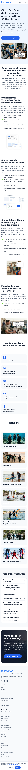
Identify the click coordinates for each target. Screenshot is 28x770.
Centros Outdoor (5, 723)
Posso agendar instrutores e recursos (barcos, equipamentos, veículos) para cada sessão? (12, 604)
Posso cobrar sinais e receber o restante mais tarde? (12, 593)
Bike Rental (3, 734)
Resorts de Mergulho (6, 727)
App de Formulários (5, 702)
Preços (2, 743)
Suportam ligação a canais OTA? (12, 598)
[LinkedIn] (7, 681)
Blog (2, 747)
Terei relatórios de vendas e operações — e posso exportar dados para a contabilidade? (11, 619)
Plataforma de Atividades (7, 698)
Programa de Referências (7, 752)
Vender (3, 689)
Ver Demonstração (9, 38)
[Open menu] (25, 2)
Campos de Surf (5, 729)
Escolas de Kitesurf (5, 716)
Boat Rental (3, 736)
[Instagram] (2, 681)
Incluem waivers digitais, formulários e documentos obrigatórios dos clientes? (10, 611)
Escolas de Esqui (5, 725)
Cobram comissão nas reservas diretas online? (12, 580)
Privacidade (4, 759)
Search (2, 754)
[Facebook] (4, 681)
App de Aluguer (4, 700)
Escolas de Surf (4, 714)
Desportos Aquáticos (6, 720)
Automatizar (4, 691)
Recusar (11, 767)
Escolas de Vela (4, 718)
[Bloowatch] (7, 2)
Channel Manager (5, 705)
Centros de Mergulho (6, 711)
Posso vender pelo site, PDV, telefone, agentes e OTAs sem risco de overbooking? (11, 587)
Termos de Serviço (5, 756)
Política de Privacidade (12, 764)
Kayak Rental (4, 732)
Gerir (2, 687)
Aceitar (17, 767)
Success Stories (4, 745)
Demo (2, 750)
